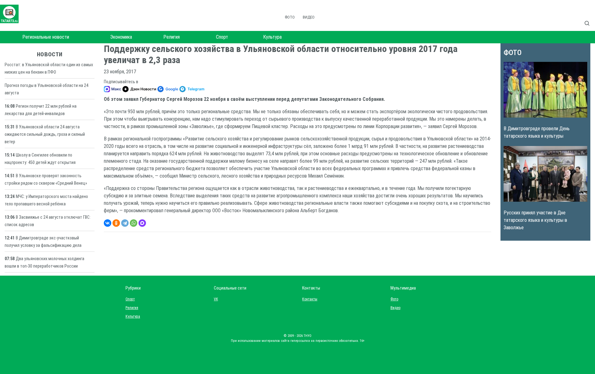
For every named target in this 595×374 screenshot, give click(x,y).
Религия (171, 37)
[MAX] (142, 223)
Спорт (222, 37)
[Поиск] (589, 17)
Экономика (121, 37)
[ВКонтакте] (107, 223)
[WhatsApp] (133, 223)
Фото (290, 17)
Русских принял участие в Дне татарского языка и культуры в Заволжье (535, 220)
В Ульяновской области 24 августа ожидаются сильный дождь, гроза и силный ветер (45, 134)
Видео (309, 17)
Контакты (308, 299)
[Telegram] (125, 223)
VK (216, 299)
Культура (272, 37)
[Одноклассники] (116, 223)
